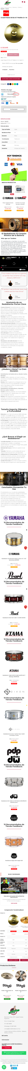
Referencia (3, 123)
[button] (2, 33)
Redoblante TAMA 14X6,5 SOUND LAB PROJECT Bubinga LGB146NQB (14, 676)
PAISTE (6, 121)
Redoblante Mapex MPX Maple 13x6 (14, 860)
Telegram (17, 84)
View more (14, 902)
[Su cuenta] (26, 2)
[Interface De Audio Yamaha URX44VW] (20, 189)
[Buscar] (19, 2)
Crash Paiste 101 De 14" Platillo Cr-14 (13, 927)
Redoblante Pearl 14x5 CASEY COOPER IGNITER (14, 617)
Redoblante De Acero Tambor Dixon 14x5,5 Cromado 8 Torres (14, 734)
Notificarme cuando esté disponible (11, 78)
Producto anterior (23, 13)
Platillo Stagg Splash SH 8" (7, 991)
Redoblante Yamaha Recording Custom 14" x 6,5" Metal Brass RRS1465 (14, 559)
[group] (14, 539)
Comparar (4, 69)
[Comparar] (21, 3)
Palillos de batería (14, 896)
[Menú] (1, 3)
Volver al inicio (24, 13)
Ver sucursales (19, 63)
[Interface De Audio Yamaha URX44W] (8, 189)
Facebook (8, 84)
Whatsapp (15, 84)
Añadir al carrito (13, 54)
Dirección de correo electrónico (13, 84)
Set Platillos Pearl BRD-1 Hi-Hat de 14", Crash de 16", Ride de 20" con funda (21, 993)
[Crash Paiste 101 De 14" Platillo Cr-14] (13, 919)
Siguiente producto (26, 13)
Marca (2, 121)
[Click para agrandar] (3, 23)
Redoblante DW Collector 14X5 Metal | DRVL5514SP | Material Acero (14, 801)
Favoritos (11, 69)
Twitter (10, 84)
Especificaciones (5, 119)
